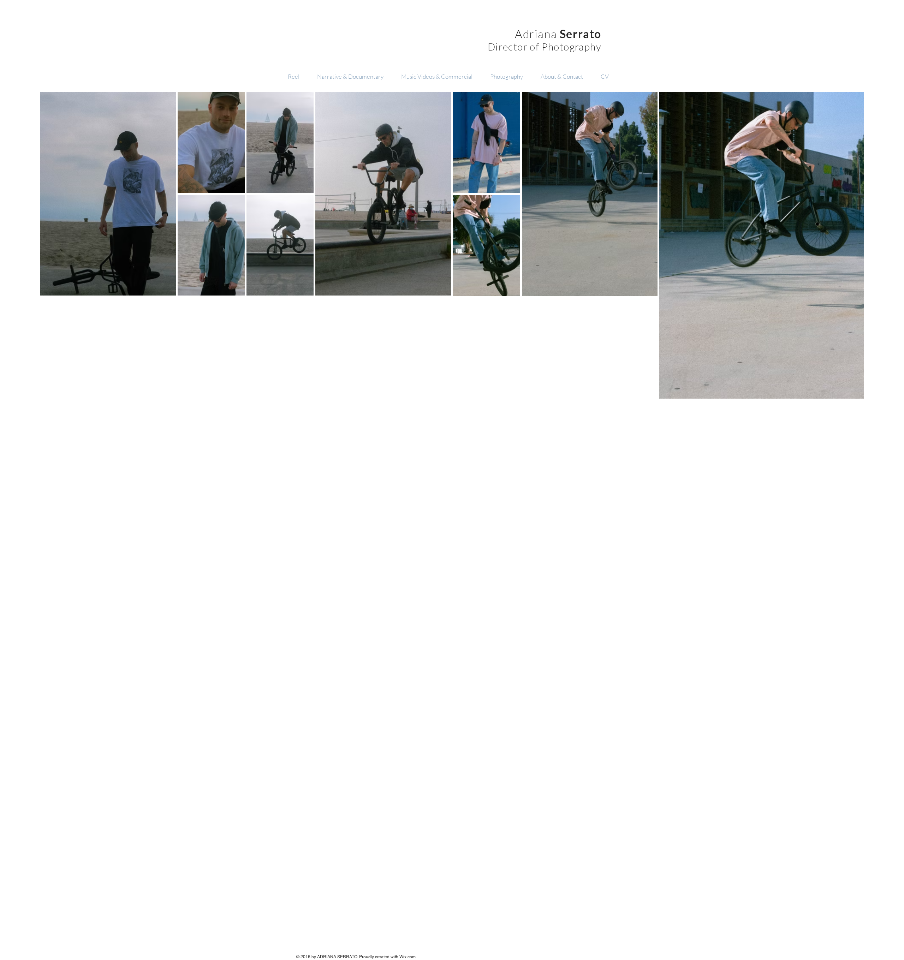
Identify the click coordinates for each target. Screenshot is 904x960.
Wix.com (407, 956)
